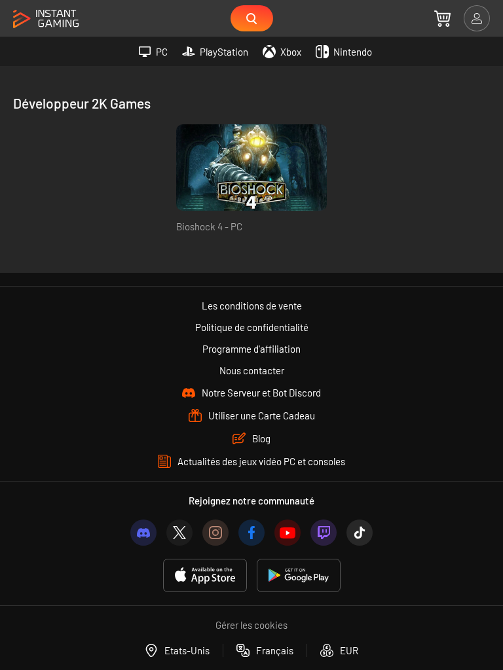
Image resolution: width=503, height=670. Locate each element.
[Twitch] (323, 533)
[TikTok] (359, 533)
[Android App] (299, 575)
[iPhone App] (205, 575)
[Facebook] (251, 533)
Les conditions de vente (252, 305)
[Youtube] (287, 533)
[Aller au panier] (442, 18)
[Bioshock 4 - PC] (251, 167)
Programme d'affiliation (251, 349)
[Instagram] (215, 533)
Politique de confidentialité (251, 327)
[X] (179, 533)
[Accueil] (46, 19)
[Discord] (143, 533)
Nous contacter (251, 370)
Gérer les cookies (251, 625)
